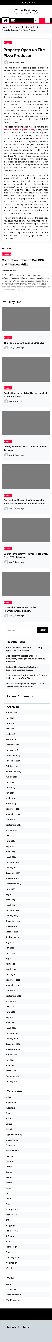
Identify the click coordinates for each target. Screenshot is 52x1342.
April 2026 (10, 734)
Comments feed (13, 1295)
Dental (9, 1129)
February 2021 (12, 1033)
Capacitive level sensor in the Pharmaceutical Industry (20, 609)
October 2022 (12, 932)
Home (8, 1188)
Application (11, 1102)
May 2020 (10, 1060)
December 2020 (13, 1044)
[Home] (5, 20)
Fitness (9, 1167)
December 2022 (13, 921)
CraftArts (26, 11)
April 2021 (10, 1022)
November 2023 (13, 878)
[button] (36, 20)
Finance (9, 1161)
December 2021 (13, 980)
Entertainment (12, 1151)
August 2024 (12, 830)
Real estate (11, 1215)
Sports (9, 1241)
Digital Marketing (14, 1134)
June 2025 (10, 787)
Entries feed (11, 1289)
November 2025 (13, 761)
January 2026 (12, 750)
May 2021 (10, 1017)
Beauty (9, 1113)
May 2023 (10, 894)
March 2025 (11, 803)
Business (10, 1118)
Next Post (6, 248)
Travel (9, 1252)
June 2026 (10, 723)
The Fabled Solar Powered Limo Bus (24, 343)
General (7, 43)
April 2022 (10, 964)
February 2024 (12, 862)
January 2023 (12, 916)
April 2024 (10, 852)
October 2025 (12, 766)
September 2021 (13, 996)
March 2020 (11, 1071)
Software (10, 1236)
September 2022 (13, 937)
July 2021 (10, 1006)
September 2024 (13, 825)
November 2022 (13, 926)
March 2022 (11, 969)
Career (9, 1124)
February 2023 (12, 910)
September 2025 (13, 771)
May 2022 (10, 958)
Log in (8, 1284)
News (8, 1199)
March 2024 (11, 857)
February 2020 (12, 1076)
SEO (7, 1220)
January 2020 (12, 1081)
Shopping (6, 254)
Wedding (10, 1268)
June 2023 (10, 889)
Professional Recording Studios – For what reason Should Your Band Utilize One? (24, 502)
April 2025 (10, 798)
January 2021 (12, 1039)
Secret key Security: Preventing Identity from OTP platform (26, 555)
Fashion (9, 1156)
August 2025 (11, 777)
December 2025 (13, 755)
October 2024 (12, 819)
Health (9, 1183)
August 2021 (11, 1001)
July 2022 (10, 948)
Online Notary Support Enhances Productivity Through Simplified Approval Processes (25, 659)
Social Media (12, 1231)
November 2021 (13, 985)
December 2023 (13, 873)
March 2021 (11, 1028)
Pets (8, 1204)
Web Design (11, 1263)
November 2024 (13, 814)
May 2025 (10, 793)
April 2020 (10, 1065)
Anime (8, 1097)
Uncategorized (13, 1257)
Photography (12, 1209)
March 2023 (11, 905)
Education (10, 1145)
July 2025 (10, 782)
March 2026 (11, 739)
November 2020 (13, 1049)
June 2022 (10, 953)
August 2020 (12, 1055)
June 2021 (10, 1012)
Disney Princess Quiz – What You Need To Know (25, 448)
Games (9, 1172)
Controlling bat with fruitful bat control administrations (25, 395)
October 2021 (12, 990)
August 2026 (12, 713)
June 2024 (10, 841)
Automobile (11, 1108)
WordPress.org (13, 1300)
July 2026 (10, 718)
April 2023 (10, 900)
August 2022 (11, 942)
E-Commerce (12, 1140)
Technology (11, 1247)
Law (8, 1193)
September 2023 (13, 884)
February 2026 (12, 745)
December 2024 (13, 809)
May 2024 (10, 846)
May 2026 (10, 729)
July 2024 (10, 835)
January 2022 (12, 974)
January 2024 (12, 868)
